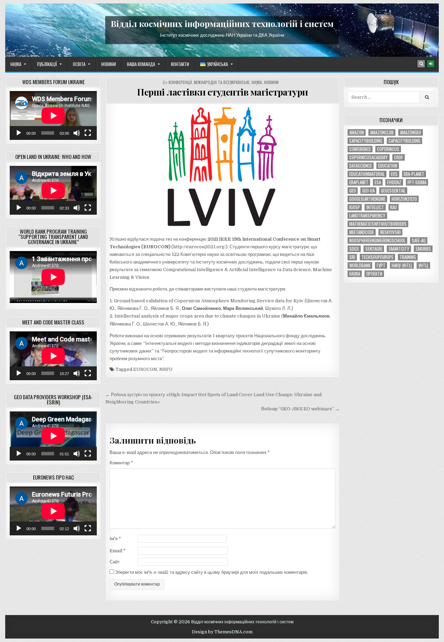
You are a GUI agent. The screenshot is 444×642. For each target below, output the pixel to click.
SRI (352, 257)
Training (408, 257)
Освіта (79, 64)
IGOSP (354, 207)
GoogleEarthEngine (367, 199)
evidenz (394, 182)
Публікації (47, 64)
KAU (393, 207)
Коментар (121, 462)
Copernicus (388, 149)
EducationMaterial (367, 174)
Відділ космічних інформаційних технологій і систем (222, 23)
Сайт (115, 561)
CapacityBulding (404, 140)
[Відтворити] (18, 133)
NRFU (166, 369)
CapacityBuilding (365, 140)
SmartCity (398, 249)
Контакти (180, 64)
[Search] (421, 64)
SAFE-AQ (419, 240)
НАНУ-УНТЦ (402, 265)
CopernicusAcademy (368, 157)
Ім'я (115, 538)
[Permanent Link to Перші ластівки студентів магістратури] (222, 169)
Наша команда (141, 64)
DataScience (360, 165)
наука (354, 273)
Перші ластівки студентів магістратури (222, 92)
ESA (378, 182)
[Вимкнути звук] (76, 133)
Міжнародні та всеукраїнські (221, 82)
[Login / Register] (431, 64)
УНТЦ (423, 265)
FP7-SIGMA (417, 182)
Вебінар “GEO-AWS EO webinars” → (300, 408)
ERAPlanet (358, 182)
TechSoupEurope (377, 257)
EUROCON (145, 369)
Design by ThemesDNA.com (222, 632)
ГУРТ (381, 265)
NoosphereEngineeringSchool (377, 240)
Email (118, 550)
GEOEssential (393, 190)
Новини (108, 64)
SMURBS (423, 249)
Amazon (356, 132)
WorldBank (359, 265)
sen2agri (373, 249)
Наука (15, 64)
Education (387, 165)
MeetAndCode (361, 232)
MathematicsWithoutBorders (378, 224)
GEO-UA (368, 190)
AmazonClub (382, 132)
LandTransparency (367, 215)
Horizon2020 (404, 199)
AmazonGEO (410, 132)
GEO (352, 190)
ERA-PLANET (414, 174)
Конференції (180, 82)
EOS (394, 174)
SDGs (354, 249)
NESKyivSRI (390, 232)
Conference (360, 149)
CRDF (398, 157)
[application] (53, 115)
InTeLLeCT (375, 207)
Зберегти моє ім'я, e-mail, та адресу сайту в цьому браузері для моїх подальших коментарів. (211, 572)
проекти (374, 273)
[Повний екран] (87, 133)
